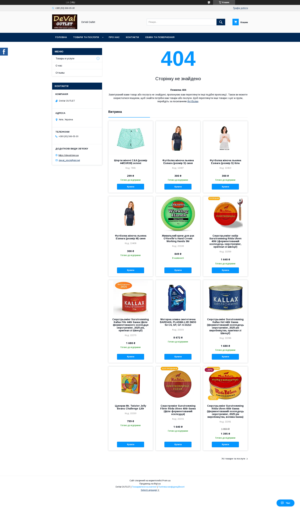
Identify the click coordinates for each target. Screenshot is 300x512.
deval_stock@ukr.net (69, 160)
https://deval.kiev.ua (69, 155)
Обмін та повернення (159, 37)
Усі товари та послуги (233, 458)
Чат (288, 503)
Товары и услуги (65, 58)
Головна (61, 37)
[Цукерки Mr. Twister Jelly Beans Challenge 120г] (131, 384)
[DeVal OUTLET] (64, 28)
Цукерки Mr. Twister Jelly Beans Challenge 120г (130, 407)
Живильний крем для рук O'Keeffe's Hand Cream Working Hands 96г (178, 238)
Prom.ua (166, 480)
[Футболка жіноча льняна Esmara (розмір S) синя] (178, 138)
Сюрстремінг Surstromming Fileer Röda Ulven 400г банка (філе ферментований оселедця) (178, 410)
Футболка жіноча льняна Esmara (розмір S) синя (178, 162)
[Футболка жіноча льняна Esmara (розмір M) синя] (131, 213)
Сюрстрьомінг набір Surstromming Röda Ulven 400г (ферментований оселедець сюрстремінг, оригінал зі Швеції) (225, 241)
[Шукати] (220, 22)
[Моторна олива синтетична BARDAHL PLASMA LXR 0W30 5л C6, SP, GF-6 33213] (178, 297)
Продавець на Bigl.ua (150, 483)
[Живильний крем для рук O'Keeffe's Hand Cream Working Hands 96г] (178, 213)
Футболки (192, 101)
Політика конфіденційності (171, 487)
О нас (59, 65)
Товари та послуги (86, 37)
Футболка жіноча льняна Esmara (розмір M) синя (130, 237)
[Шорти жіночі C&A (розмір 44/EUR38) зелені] (131, 138)
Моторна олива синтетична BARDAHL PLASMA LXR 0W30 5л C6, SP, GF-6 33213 (178, 322)
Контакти (132, 37)
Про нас (114, 37)
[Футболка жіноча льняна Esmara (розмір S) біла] (225, 138)
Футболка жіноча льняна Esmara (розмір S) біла (225, 162)
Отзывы (60, 72)
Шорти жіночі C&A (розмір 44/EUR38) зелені (130, 162)
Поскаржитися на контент (144, 487)
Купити (130, 187)
